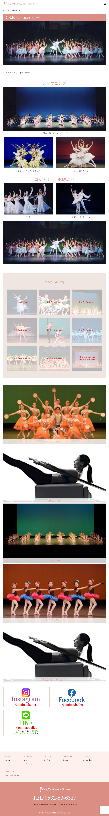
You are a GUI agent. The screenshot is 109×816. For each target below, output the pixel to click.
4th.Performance (87, 302)
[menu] (105, 4)
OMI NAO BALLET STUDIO (48, 813)
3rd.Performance (55, 302)
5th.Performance (22, 330)
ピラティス (28, 764)
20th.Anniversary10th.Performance (86, 358)
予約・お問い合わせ (12, 775)
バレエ (26, 760)
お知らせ (66, 760)
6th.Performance (54, 330)
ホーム (7, 760)
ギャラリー (48, 760)
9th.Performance (54, 358)
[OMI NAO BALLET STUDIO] (34, 4)
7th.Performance (87, 330)
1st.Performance (22, 302)
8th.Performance (22, 358)
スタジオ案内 (87, 760)
